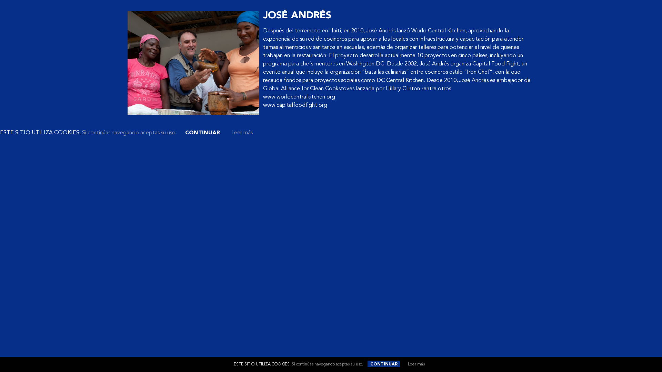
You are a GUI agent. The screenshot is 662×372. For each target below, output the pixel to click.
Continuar (384, 364)
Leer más (416, 364)
